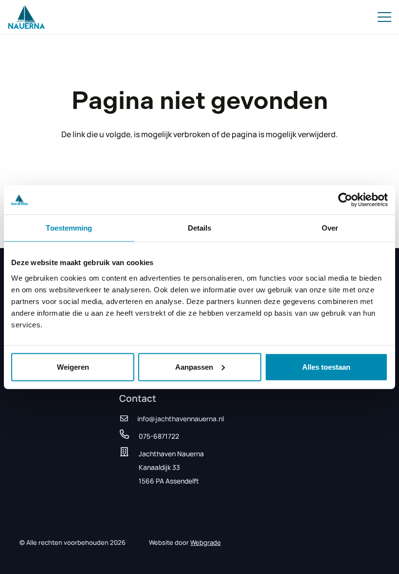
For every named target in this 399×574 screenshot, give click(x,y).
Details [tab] (200, 228)
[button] (384, 17)
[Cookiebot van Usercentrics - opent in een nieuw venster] (345, 200)
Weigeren (73, 366)
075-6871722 (159, 436)
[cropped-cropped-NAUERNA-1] (26, 17)
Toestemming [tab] (69, 228)
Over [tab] (330, 228)
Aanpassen (194, 366)
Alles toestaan (326, 366)
